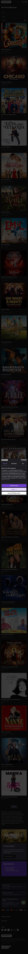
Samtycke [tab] (5, 463)
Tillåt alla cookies (14, 485)
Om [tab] (23, 463)
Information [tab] (14, 463)
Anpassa (13, 489)
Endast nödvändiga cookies (14, 493)
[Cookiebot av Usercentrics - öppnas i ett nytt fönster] (21, 460)
